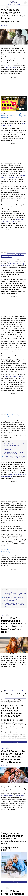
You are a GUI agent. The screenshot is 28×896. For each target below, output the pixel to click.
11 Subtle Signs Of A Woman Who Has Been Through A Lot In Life (13, 453)
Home (2, 7)
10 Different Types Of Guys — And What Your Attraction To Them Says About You (13, 255)
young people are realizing (14, 690)
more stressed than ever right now (12, 796)
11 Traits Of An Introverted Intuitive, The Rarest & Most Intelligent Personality (14, 457)
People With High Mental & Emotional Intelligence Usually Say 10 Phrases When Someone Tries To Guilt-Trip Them (15, 593)
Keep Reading (14, 742)
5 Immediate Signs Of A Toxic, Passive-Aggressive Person (14, 448)
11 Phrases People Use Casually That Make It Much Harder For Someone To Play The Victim (14, 605)
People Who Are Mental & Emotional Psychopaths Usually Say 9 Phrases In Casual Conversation (14, 599)
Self (7, 7)
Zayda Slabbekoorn (6, 765)
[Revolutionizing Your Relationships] (14, 2)
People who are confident (13, 376)
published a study (10, 68)
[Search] (22, 2)
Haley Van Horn (5, 635)
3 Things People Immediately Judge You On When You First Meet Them (14, 444)
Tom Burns (4, 25)
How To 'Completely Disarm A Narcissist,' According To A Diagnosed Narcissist (13, 116)
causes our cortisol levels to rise (15, 698)
